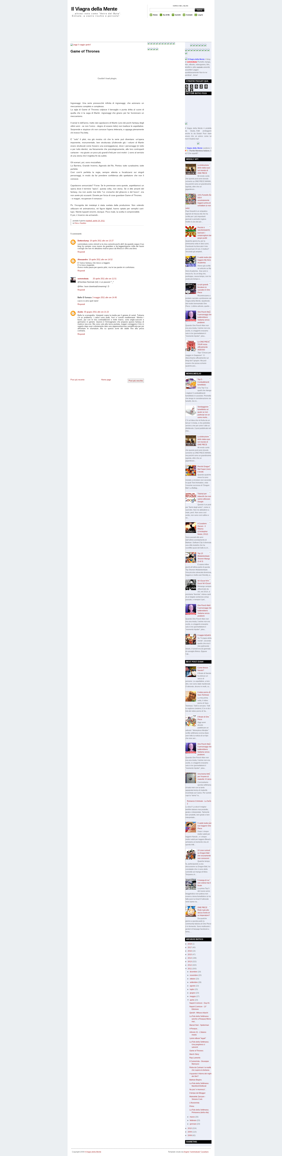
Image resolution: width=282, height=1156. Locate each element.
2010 (190, 1128)
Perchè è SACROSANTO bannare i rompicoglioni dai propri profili (204, 232)
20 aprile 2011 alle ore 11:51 (104, 279)
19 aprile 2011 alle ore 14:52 (101, 259)
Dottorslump (83, 241)
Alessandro (83, 259)
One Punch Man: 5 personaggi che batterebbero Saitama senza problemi (205, 317)
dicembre (194, 972)
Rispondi (81, 252)
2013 (190, 962)
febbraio (193, 1120)
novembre (194, 975)
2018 (190, 944)
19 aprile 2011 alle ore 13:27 (102, 241)
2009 (190, 1132)
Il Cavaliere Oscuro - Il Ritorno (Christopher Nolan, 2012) (203, 529)
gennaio (193, 1124)
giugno (193, 993)
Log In (200, 15)
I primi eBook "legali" (197, 1038)
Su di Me (166, 15)
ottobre (193, 979)
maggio (193, 996)
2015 (190, 954)
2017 (190, 947)
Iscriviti (178, 15)
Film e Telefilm (80, 223)
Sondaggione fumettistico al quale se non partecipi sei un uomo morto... (204, 412)
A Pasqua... (193, 1029)
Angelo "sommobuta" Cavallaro (196, 1152)
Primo (191, 1106)
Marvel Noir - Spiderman (199, 1025)
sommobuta (83, 279)
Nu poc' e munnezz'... (197, 1089)
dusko (80, 312)
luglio (192, 989)
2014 (190, 958)
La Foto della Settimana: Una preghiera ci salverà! (199, 1044)
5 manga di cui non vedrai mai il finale (204, 883)
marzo (192, 1117)
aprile (192, 1000)
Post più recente (77, 380)
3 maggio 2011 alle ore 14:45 (104, 297)
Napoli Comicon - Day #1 (199, 1003)
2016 (190, 951)
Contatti (189, 15)
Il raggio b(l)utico (204, 635)
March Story (194, 1054)
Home (155, 15)
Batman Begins (195, 1080)
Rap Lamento (194, 1058)
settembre (194, 982)
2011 (190, 969)
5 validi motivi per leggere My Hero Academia (205, 260)
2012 (190, 965)
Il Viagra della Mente (94, 9)
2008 (190, 1135)
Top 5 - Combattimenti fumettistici (203, 382)
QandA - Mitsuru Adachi (198, 1013)
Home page (106, 380)
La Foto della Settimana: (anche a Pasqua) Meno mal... (200, 1019)
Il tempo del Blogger (197, 1093)
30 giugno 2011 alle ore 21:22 (96, 312)
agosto (193, 986)
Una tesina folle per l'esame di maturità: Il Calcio (204, 776)
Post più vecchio (136, 381)
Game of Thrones (85, 51)
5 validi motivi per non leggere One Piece (205, 825)
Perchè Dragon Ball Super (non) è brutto (204, 469)
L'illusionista (194, 1103)
